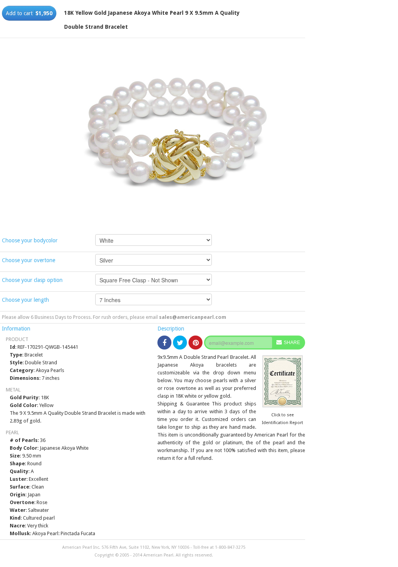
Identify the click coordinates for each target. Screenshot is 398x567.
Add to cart (29, 13)
